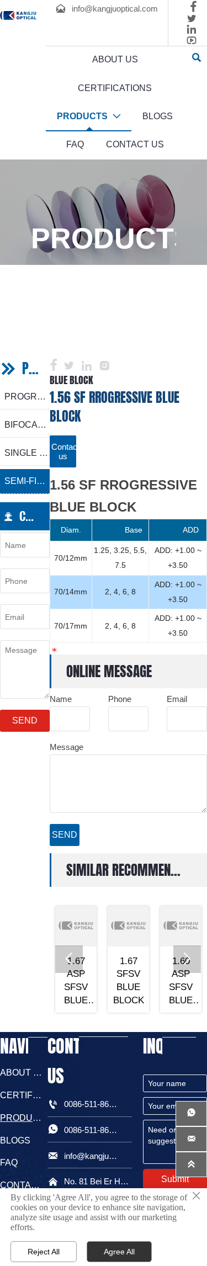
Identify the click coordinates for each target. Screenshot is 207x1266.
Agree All (119, 1251)
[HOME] (18, 15)
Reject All (44, 1251)
